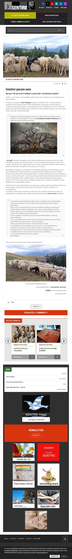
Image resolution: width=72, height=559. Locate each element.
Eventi (64, 374)
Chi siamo (41, 7)
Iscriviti (36, 435)
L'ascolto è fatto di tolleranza (20, 350)
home (6, 538)
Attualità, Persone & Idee (20, 15)
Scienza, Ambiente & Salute (20, 22)
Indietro (36, 306)
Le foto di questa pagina (58, 290)
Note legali (64, 7)
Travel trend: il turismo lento (14, 382)
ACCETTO (54, 556)
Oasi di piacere (62, 390)
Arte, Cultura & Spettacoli (51, 22)
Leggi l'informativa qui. (42, 552)
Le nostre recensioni (61, 379)
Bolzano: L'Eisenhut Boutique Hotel (15, 388)
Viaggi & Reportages (52, 15)
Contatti (56, 7)
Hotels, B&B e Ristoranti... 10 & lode (15, 377)
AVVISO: (48, 290)
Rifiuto (64, 556)
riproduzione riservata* (58, 287)
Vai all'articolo (17, 357)
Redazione (49, 7)
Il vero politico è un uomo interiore (48, 350)
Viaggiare (64, 384)
